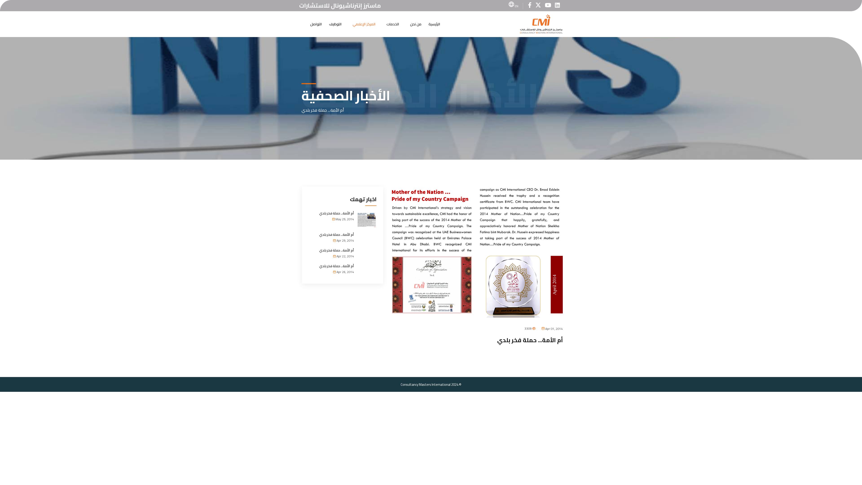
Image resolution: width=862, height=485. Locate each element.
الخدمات (393, 24)
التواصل (316, 24)
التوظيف (335, 24)
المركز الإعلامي (364, 24)
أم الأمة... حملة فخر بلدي (336, 213)
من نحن (415, 24)
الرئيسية (434, 24)
